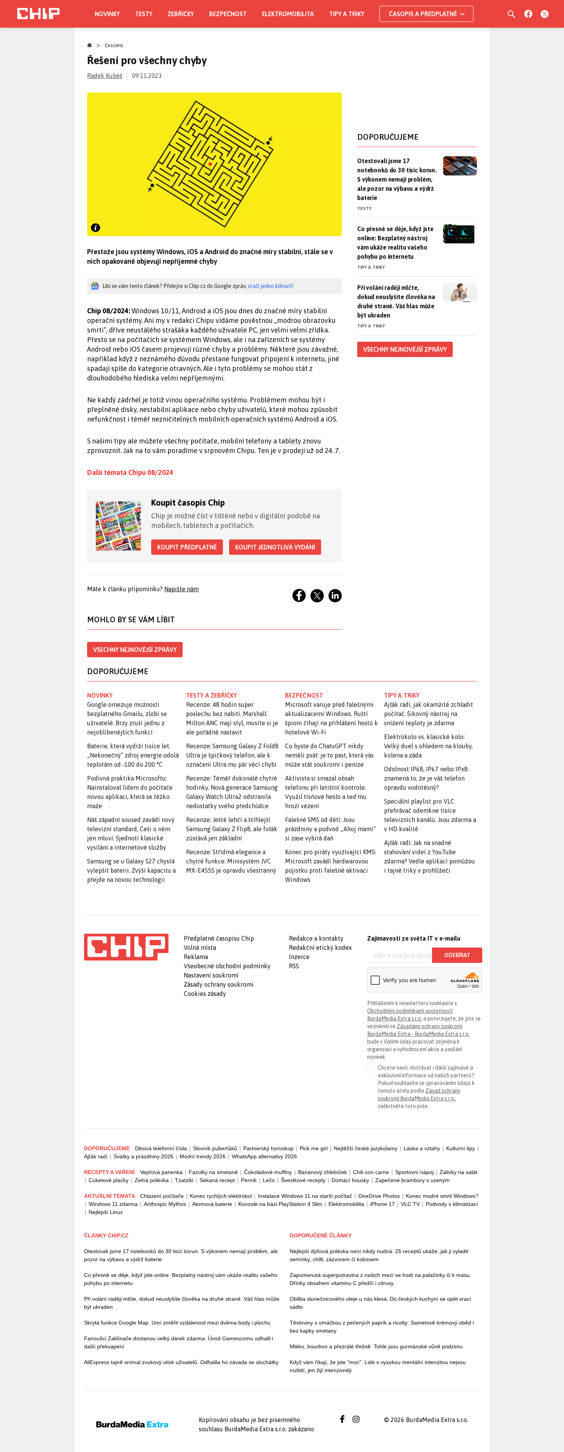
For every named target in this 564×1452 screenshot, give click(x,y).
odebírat (457, 955)
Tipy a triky (346, 13)
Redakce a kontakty (316, 938)
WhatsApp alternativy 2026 (264, 1156)
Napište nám (181, 588)
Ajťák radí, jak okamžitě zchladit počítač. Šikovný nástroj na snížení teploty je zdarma (428, 713)
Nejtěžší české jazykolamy (365, 1148)
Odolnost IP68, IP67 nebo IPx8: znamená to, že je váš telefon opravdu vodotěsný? (426, 778)
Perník (249, 1180)
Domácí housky (350, 1180)
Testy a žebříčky (211, 695)
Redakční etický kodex (320, 947)
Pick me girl (314, 1148)
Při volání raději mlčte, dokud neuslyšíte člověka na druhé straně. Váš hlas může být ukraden (396, 301)
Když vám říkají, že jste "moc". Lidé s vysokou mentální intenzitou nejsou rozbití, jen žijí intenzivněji (378, 1366)
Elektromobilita (288, 13)
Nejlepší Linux (106, 1212)
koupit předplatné (187, 547)
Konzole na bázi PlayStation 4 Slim (280, 1204)
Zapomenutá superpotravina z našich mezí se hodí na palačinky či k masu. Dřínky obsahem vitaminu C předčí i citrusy (380, 1279)
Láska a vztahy (422, 1148)
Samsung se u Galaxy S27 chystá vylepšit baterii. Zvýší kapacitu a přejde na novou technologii (131, 870)
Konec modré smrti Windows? (442, 1196)
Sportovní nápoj (414, 1172)
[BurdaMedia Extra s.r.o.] (126, 947)
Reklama (196, 956)
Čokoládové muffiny (268, 1172)
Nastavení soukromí (211, 975)
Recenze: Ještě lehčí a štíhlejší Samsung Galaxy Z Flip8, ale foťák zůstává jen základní (231, 829)
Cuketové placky (109, 1180)
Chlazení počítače (162, 1196)
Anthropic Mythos (165, 1204)
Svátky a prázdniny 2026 (143, 1156)
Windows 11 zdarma (113, 1204)
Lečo (269, 1180)
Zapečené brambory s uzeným (412, 1180)
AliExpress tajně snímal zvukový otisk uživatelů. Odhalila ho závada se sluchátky (181, 1362)
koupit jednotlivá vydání (275, 547)
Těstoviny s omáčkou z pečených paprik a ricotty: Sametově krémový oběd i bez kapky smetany (382, 1327)
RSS (294, 965)
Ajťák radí (95, 1156)
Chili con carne (371, 1172)
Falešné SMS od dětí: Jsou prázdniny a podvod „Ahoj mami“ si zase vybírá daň (330, 829)
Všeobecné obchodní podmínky (227, 965)
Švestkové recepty (303, 1180)
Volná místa (200, 947)
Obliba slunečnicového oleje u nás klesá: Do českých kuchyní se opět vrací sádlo (380, 1303)
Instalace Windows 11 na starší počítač (305, 1196)
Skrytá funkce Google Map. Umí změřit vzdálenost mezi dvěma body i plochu (177, 1323)
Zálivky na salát (458, 1172)
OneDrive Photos (379, 1196)
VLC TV (410, 1204)
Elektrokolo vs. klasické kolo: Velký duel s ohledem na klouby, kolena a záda (428, 746)
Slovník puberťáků (215, 1148)
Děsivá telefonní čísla (161, 1148)
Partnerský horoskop (268, 1148)
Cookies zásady (205, 993)
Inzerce (299, 956)
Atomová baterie (212, 1204)
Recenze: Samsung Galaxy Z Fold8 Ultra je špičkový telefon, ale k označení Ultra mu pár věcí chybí (232, 755)
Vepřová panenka (161, 1172)
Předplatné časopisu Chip (219, 938)
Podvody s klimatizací (452, 1204)
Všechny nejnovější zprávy (134, 649)
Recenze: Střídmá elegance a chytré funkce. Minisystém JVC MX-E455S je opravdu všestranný (231, 861)
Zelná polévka (152, 1180)
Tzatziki (184, 1180)
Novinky (107, 13)
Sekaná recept (217, 1180)
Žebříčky (181, 13)
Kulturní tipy (460, 1148)
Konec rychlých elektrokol (221, 1196)
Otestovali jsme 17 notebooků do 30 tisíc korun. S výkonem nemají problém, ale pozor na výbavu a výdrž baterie (397, 179)
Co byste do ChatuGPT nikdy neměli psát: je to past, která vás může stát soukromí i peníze (329, 755)
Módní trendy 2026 (203, 1156)
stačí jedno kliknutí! (271, 286)
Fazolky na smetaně (213, 1172)
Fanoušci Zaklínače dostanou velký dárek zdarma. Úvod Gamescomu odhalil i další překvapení (178, 1342)
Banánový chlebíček (322, 1172)
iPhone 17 (382, 1204)
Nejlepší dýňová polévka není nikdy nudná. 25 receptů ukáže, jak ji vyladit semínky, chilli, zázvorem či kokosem (379, 1255)
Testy (143, 13)
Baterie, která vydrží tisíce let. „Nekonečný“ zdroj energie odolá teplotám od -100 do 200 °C (133, 755)
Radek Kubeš (104, 75)
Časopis (114, 45)
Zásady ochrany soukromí (219, 984)
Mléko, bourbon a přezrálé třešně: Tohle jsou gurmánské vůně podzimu (376, 1346)
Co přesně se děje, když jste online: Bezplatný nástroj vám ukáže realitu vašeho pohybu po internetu (395, 242)
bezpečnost (304, 695)
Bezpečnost (228, 13)
